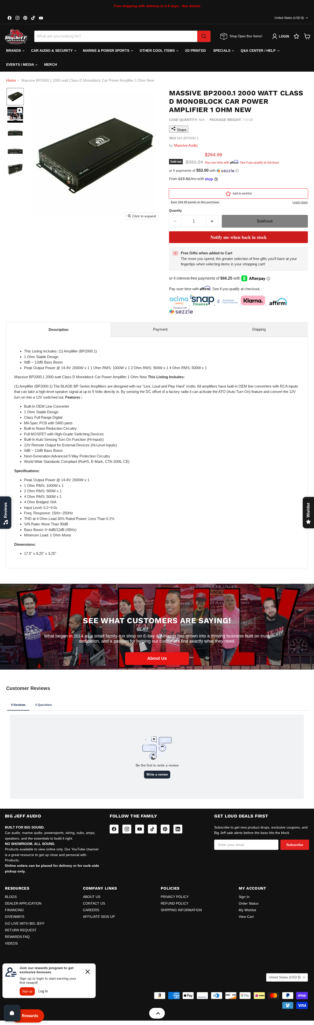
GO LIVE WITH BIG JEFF (25, 923)
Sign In (244, 897)
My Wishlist (247, 910)
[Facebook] (114, 829)
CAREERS (91, 910)
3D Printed (195, 50)
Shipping (259, 329)
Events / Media (20, 64)
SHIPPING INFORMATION (181, 910)
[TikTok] (152, 829)
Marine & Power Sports (106, 50)
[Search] (203, 36)
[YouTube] (139, 829)
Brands (14, 50)
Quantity (175, 210)
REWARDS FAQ (17, 937)
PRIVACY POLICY (175, 897)
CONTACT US (94, 903)
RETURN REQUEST (21, 930)
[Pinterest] (165, 829)
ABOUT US (91, 897)
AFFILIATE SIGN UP (99, 917)
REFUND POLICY (174, 903)
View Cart (246, 917)
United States (289, 18)
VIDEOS (11, 943)
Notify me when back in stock (238, 237)
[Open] (12, 1013)
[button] (15, 96)
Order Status (249, 903)
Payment (160, 329)
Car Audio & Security (52, 50)
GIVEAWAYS (14, 917)
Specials (222, 50)
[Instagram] (126, 829)
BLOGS (11, 897)
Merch (50, 64)
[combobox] (115, 36)
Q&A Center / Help (259, 50)
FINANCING (14, 910)
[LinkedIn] (177, 829)
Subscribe (294, 845)
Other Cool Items (158, 50)
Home (11, 80)
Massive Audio (185, 145)
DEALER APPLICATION (23, 903)
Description (58, 329)
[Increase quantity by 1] (212, 221)
